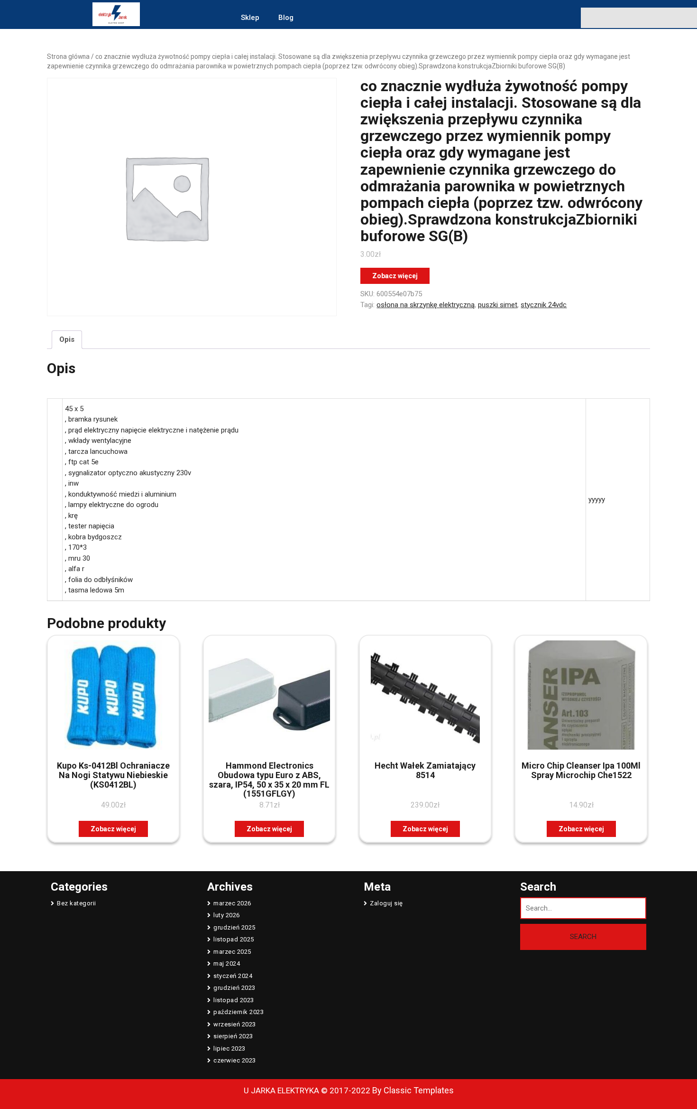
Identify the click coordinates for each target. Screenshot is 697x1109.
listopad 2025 (233, 939)
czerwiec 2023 (234, 1060)
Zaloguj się (386, 903)
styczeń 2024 (232, 975)
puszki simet (497, 305)
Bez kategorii (76, 903)
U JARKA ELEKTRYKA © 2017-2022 (307, 1090)
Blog (285, 17)
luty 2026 (226, 915)
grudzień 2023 (234, 987)
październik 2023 (238, 1011)
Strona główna (68, 56)
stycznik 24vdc (544, 305)
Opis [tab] (66, 339)
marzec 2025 (232, 951)
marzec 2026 (232, 903)
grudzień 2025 (234, 927)
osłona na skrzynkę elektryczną (425, 305)
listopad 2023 (233, 1000)
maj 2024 (226, 963)
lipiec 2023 (229, 1048)
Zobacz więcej (395, 276)
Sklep (250, 17)
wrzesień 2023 (234, 1024)
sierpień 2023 (233, 1036)
